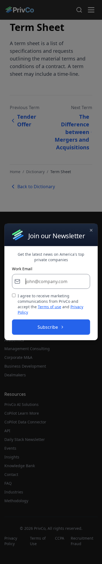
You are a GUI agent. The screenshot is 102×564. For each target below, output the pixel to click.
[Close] (91, 230)
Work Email (22, 269)
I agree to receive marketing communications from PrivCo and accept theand (50, 304)
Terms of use (49, 306)
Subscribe (48, 327)
